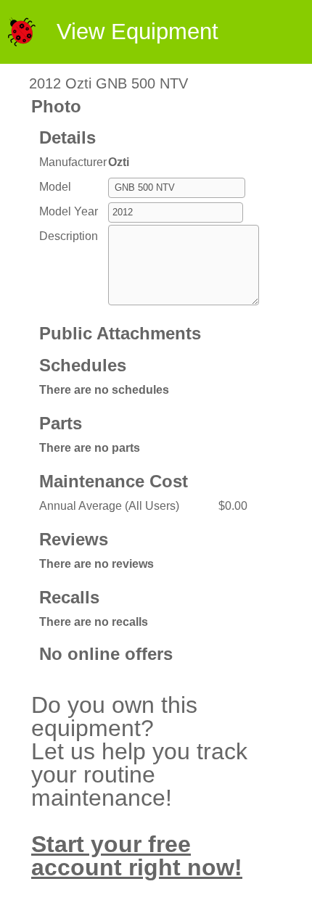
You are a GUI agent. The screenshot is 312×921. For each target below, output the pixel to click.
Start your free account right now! (136, 855)
